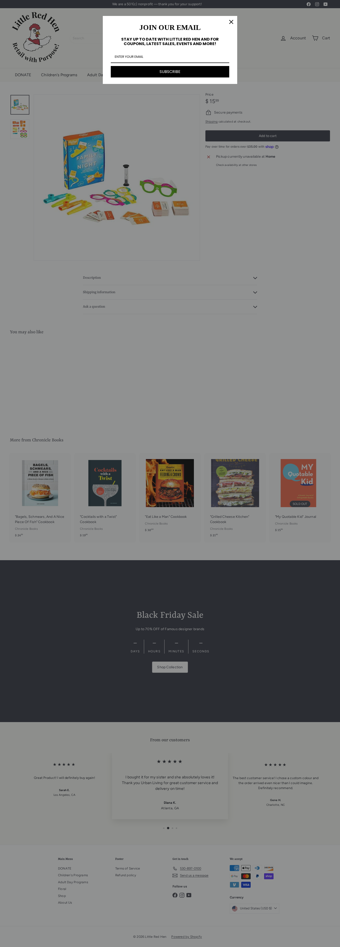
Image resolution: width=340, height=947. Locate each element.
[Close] (231, 22)
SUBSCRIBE (170, 71)
